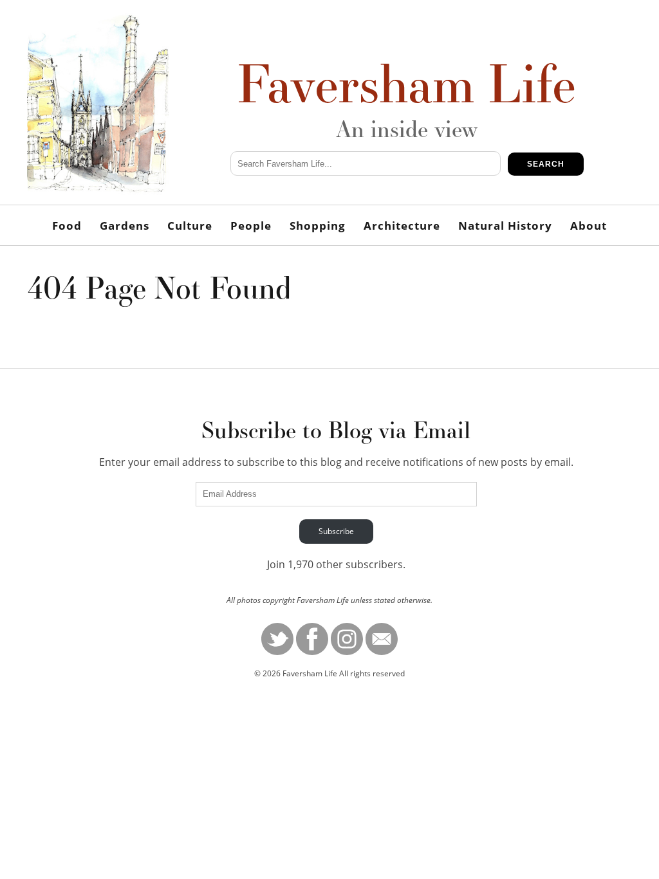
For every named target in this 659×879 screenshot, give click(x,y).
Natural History (505, 225)
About (588, 225)
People (251, 225)
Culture (189, 225)
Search (545, 164)
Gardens (124, 225)
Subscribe (336, 531)
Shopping (318, 225)
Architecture (402, 225)
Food (67, 225)
